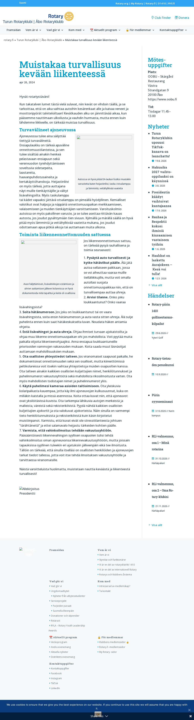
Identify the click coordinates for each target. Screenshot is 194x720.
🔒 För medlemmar (138, 30)
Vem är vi (32, 30)
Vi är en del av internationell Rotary (118, 569)
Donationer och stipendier (65, 615)
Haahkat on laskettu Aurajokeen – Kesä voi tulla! (162, 265)
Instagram (56, 678)
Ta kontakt (104, 591)
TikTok (54, 683)
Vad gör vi (53, 30)
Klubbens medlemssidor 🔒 (114, 642)
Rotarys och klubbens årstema (115, 574)
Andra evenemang (61, 647)
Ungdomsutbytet (60, 591)
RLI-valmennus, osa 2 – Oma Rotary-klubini (163, 490)
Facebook (56, 673)
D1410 (162, 3)
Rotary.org (122, 3)
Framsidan (14, 30)
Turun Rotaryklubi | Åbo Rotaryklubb (39, 40)
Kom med (75, 30)
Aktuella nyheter (59, 652)
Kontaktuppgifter (172, 30)
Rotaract (55, 620)
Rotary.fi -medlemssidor (112, 647)
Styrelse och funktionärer (112, 559)
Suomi (22, 2)
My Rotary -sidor (108, 652)
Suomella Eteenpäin (63, 610)
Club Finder (163, 18)
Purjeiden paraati (62, 605)
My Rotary (137, 3)
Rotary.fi (151, 3)
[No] (189, 710)
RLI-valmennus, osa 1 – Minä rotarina (163, 442)
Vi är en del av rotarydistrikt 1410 (117, 564)
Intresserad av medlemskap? (114, 586)
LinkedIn (55, 688)
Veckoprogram (59, 642)
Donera (183, 18)
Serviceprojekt (58, 601)
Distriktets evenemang (63, 657)
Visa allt (157, 285)
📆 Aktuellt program (103, 30)
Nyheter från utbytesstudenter (69, 596)
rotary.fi (9, 40)
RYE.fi (171, 3)
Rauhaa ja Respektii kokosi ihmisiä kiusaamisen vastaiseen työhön (162, 230)
